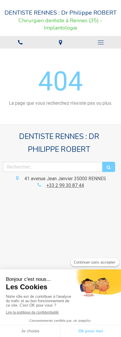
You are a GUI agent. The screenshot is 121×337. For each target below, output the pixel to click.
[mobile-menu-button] (101, 42)
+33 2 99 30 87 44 (65, 185)
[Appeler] (20, 42)
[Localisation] (60, 42)
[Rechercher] (108, 167)
